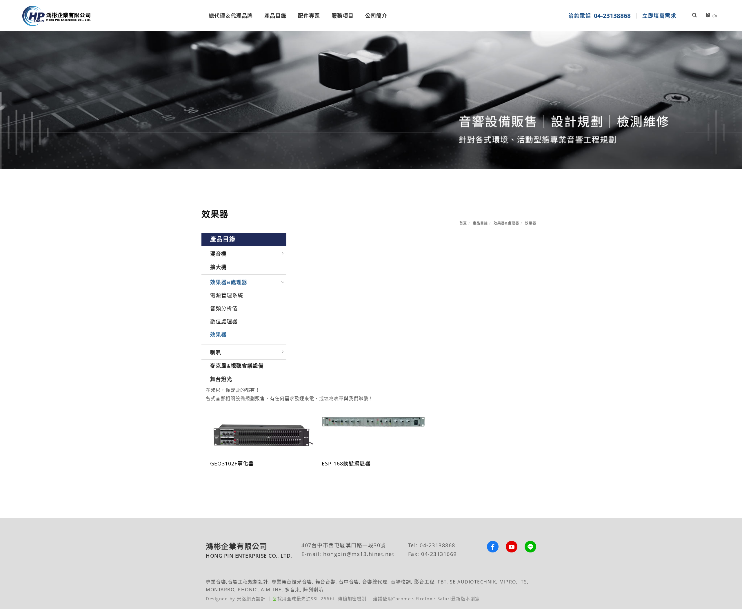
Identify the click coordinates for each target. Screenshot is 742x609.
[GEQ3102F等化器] (261, 434)
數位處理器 (224, 322)
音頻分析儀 (224, 308)
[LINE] (526, 546)
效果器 (530, 223)
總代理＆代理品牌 (231, 15)
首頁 (463, 223)
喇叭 (215, 353)
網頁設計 (255, 598)
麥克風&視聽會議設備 (237, 366)
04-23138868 (437, 545)
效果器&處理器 (506, 223)
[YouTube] (508, 546)
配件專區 (309, 15)
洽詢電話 (599, 16)
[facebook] (489, 546)
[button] (694, 15)
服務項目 (343, 15)
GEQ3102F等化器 (232, 463)
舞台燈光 (221, 379)
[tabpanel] (371, 100)
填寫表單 (334, 398)
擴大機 (218, 267)
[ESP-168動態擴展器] (373, 421)
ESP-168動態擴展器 (346, 463)
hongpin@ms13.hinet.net (358, 553)
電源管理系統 (226, 295)
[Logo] (56, 15)
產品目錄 (275, 15)
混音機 (218, 254)
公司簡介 (376, 15)
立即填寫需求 (659, 15)
